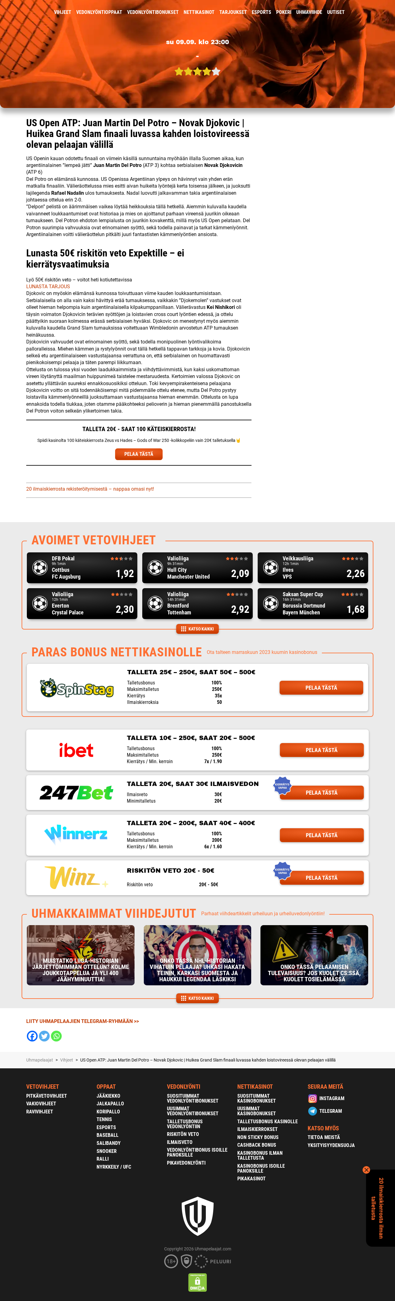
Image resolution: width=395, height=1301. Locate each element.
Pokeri (283, 12)
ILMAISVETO (180, 1142)
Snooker (107, 1151)
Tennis (104, 1119)
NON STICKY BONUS (258, 1137)
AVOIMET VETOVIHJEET (93, 540)
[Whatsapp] (56, 1036)
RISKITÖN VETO (183, 1134)
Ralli (103, 1159)
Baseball (107, 1135)
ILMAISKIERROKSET (257, 1129)
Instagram (331, 1098)
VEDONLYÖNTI (183, 1086)
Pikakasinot (251, 1179)
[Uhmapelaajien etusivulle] (22, 12)
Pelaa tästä (321, 687)
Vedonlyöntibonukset (153, 12)
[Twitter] (44, 1036)
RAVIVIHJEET (39, 1112)
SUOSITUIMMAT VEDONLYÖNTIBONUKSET (192, 1098)
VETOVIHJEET (42, 1086)
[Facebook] (32, 1036)
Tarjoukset (233, 12)
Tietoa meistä (324, 1137)
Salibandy (109, 1143)
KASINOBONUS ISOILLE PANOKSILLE (261, 1168)
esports (261, 12)
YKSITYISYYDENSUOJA (331, 1145)
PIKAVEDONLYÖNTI (186, 1163)
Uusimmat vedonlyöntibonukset (192, 1111)
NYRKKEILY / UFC (114, 1167)
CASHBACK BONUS (256, 1145)
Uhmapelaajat (39, 1060)
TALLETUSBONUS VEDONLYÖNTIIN (185, 1124)
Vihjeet (62, 12)
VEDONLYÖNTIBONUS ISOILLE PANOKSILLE (197, 1152)
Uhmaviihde (309, 12)
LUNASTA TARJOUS (48, 286)
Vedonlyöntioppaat (99, 12)
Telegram (330, 1111)
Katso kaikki (201, 628)
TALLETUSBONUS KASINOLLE (267, 1121)
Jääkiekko (108, 1096)
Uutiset (336, 12)
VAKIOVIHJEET (41, 1104)
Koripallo (108, 1112)
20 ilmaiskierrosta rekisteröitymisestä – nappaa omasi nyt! (90, 489)
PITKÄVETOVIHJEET (46, 1096)
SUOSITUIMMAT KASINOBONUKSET (256, 1098)
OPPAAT (106, 1086)
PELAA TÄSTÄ (138, 454)
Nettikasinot (199, 12)
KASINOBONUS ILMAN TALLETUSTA (260, 1155)
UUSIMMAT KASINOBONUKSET (256, 1111)
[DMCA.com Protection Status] (197, 1282)
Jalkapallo (110, 1104)
